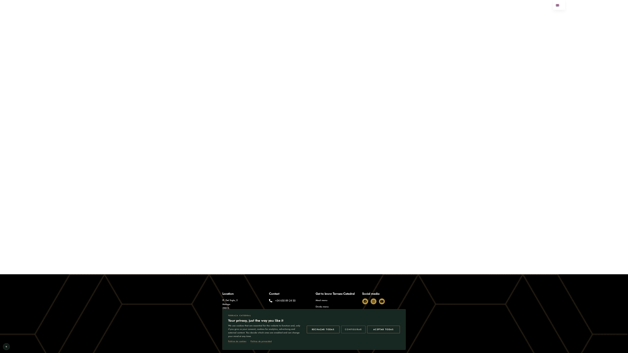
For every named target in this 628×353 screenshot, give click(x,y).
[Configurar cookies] (6, 346)
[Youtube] (382, 301)
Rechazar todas (323, 329)
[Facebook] (365, 301)
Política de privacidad (261, 341)
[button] (249, 19)
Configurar (353, 329)
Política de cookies (237, 341)
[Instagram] (373, 301)
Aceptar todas (383, 329)
